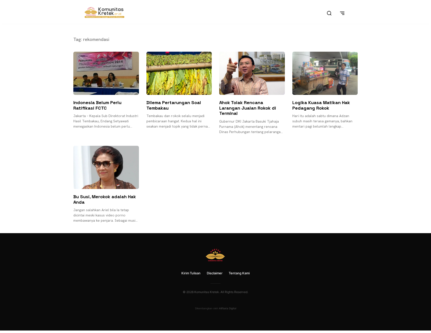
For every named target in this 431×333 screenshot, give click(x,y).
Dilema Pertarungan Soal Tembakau (173, 105)
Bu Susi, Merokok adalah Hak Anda (104, 199)
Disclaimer (214, 273)
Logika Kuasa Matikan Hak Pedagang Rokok (321, 105)
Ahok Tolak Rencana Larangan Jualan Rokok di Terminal (247, 108)
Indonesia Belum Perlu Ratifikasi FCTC (97, 105)
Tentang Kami (239, 273)
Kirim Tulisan (191, 273)
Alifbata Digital (227, 308)
